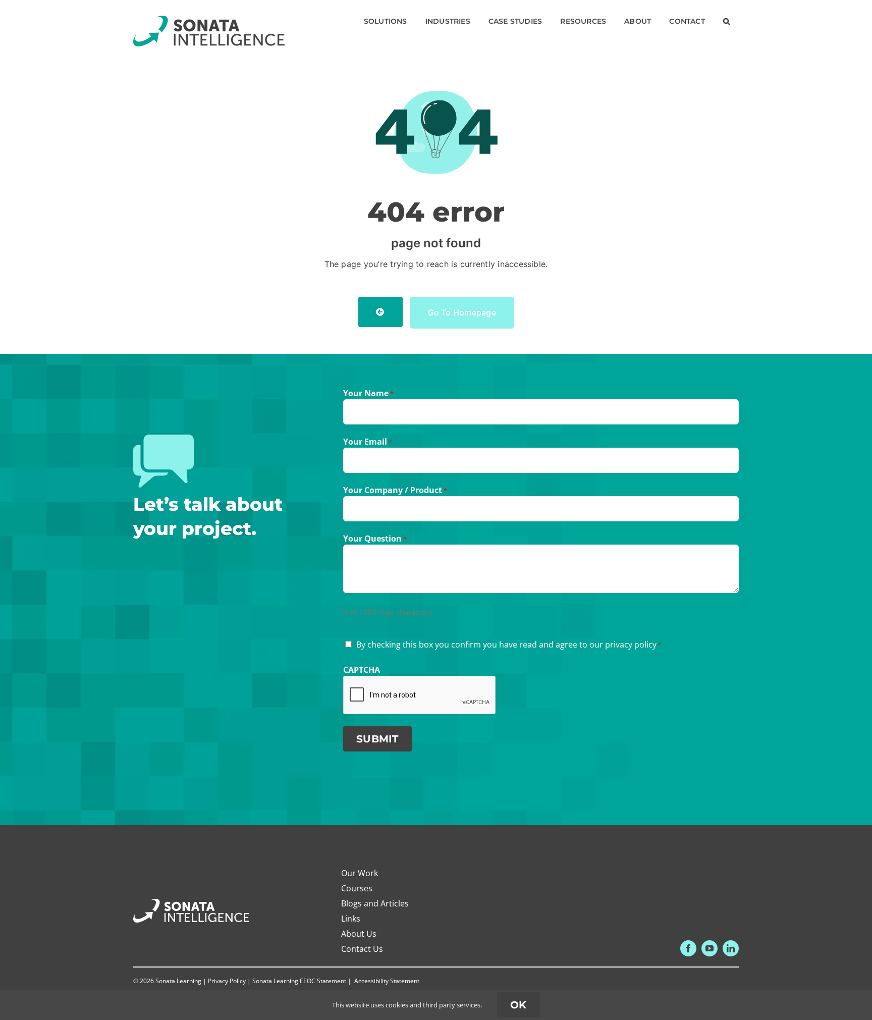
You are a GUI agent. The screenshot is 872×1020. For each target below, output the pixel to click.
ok (518, 1005)
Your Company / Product (395, 490)
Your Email (367, 441)
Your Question (375, 538)
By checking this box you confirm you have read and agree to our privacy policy (508, 644)
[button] (726, 21)
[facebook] (688, 948)
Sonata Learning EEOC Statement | (302, 981)
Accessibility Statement (386, 981)
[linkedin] (731, 948)
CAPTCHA (361, 669)
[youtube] (709, 948)
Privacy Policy (227, 981)
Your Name (368, 393)
